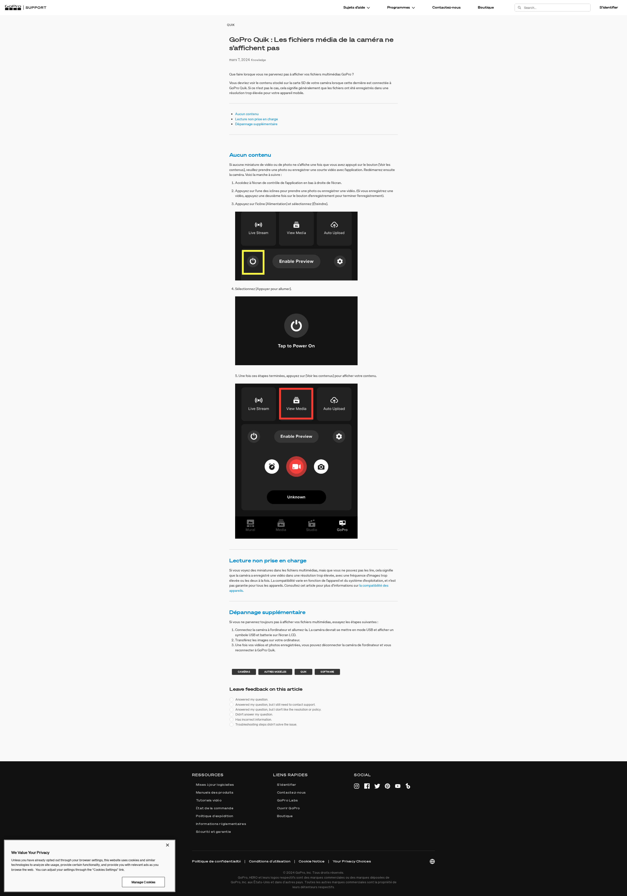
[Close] (167, 845)
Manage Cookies (144, 882)
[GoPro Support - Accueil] (25, 7)
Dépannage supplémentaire (256, 124)
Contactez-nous (446, 7)
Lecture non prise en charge (256, 119)
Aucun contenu (247, 114)
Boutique (486, 7)
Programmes (398, 7)
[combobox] (557, 7)
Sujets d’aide (354, 7)
